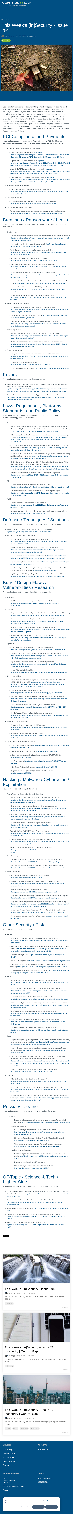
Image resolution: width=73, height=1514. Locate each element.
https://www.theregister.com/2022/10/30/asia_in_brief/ (28, 513)
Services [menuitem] (7, 1445)
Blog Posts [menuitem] (7, 1482)
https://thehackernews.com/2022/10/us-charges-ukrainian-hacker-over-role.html (37, 868)
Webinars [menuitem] (6, 1490)
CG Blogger (12, 1293)
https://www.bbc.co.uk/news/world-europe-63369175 (31, 1168)
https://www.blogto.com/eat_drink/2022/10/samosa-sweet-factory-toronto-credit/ (36, 213)
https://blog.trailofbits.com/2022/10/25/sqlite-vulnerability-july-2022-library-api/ (36, 693)
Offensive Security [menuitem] (9, 1453)
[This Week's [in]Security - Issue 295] (36, 1268)
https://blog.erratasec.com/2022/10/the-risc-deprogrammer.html (49, 961)
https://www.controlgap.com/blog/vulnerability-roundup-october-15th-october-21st (37, 650)
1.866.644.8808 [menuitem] (43, 1482)
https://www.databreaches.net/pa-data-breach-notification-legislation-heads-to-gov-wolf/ (39, 487)
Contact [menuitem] (41, 1473)
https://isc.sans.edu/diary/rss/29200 (44, 570)
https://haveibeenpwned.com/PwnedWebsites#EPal (52, 368)
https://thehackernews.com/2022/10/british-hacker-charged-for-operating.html (36, 862)
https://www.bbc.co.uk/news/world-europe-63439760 (31, 1140)
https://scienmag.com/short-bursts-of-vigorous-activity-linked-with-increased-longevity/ (39, 999)
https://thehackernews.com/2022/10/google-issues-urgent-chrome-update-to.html (37, 615)
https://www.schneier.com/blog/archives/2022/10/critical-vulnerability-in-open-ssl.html (38, 672)
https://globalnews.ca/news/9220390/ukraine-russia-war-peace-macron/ (38, 1146)
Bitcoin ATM (35, 1428)
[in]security (6, 40)
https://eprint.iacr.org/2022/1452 (21, 757)
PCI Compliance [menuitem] (8, 1457)
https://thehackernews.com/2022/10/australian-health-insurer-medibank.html (39, 283)
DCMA (8, 1428)
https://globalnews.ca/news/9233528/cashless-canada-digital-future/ (33, 203)
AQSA (15, 1428)
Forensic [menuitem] (6, 1465)
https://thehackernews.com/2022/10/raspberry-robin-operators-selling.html (35, 898)
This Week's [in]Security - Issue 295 (30, 1288)
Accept (38, 1507)
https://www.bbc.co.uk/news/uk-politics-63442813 (27, 877)
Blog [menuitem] (4, 1478)
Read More (64, 1307)
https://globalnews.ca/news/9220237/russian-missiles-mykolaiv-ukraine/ (46, 1122)
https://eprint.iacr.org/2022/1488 (21, 773)
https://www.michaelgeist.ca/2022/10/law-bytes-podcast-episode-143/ (35, 431)
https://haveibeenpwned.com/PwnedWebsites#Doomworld (30, 364)
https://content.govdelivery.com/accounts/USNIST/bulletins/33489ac (29, 532)
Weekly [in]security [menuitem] (9, 1480)
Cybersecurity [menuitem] (7, 1450)
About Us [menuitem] (42, 1445)
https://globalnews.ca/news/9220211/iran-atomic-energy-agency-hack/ (33, 260)
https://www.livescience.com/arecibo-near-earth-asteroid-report (31, 1071)
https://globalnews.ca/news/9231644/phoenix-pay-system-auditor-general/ (42, 967)
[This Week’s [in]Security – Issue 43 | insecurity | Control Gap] (36, 1389)
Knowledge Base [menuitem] (11, 1473)
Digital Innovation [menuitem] (9, 1461)
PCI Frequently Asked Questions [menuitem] (14, 1486)
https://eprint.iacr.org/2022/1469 (46, 751)
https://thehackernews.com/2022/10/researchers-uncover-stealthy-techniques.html (37, 912)
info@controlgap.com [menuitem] (45, 1478)
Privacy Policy (51, 1500)
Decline (52, 1507)
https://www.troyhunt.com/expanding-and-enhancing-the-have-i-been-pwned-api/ (37, 576)
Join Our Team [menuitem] (43, 1450)
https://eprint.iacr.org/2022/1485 (46, 767)
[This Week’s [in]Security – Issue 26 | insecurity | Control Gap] (36, 1327)
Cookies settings (25, 1507)
